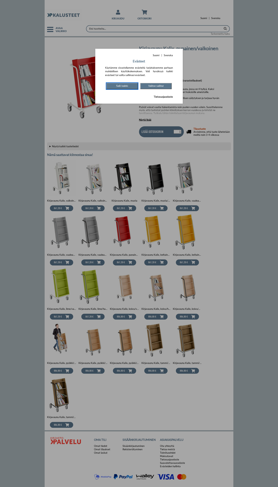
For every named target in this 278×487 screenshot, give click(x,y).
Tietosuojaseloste (163, 96)
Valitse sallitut (156, 85)
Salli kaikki (122, 85)
